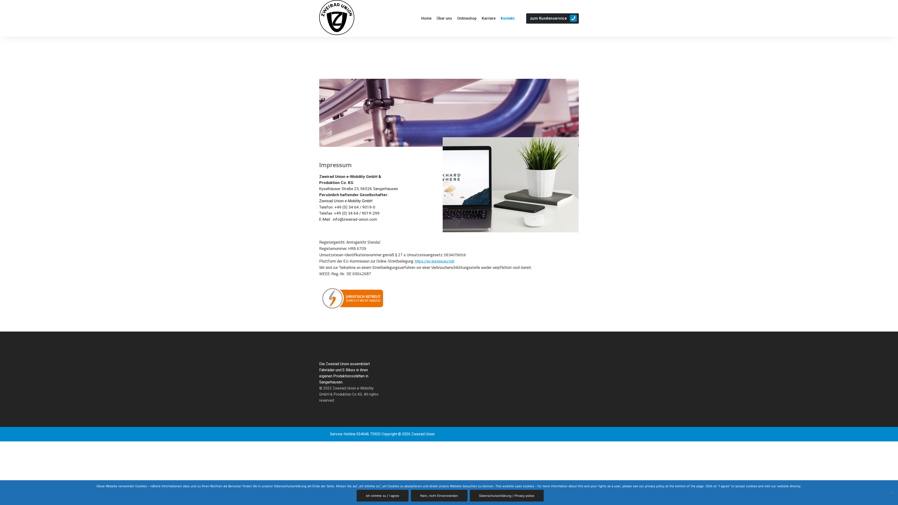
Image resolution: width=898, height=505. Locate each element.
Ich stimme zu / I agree (382, 496)
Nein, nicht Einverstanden (439, 496)
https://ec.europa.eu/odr (434, 261)
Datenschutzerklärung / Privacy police (506, 496)
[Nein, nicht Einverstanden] (892, 492)
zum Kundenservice (548, 18)
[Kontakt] (509, 18)
